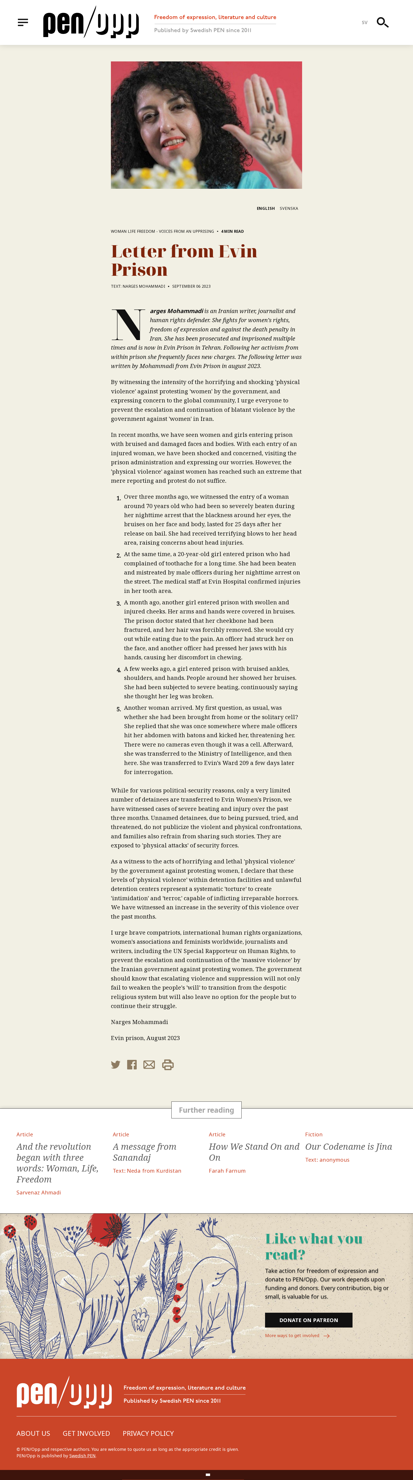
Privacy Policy (148, 1433)
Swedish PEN (82, 1455)
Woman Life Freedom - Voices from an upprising (162, 231)
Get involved (86, 1433)
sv (365, 22)
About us (33, 1433)
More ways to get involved (293, 1335)
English (266, 208)
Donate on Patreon (308, 1319)
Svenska (289, 208)
